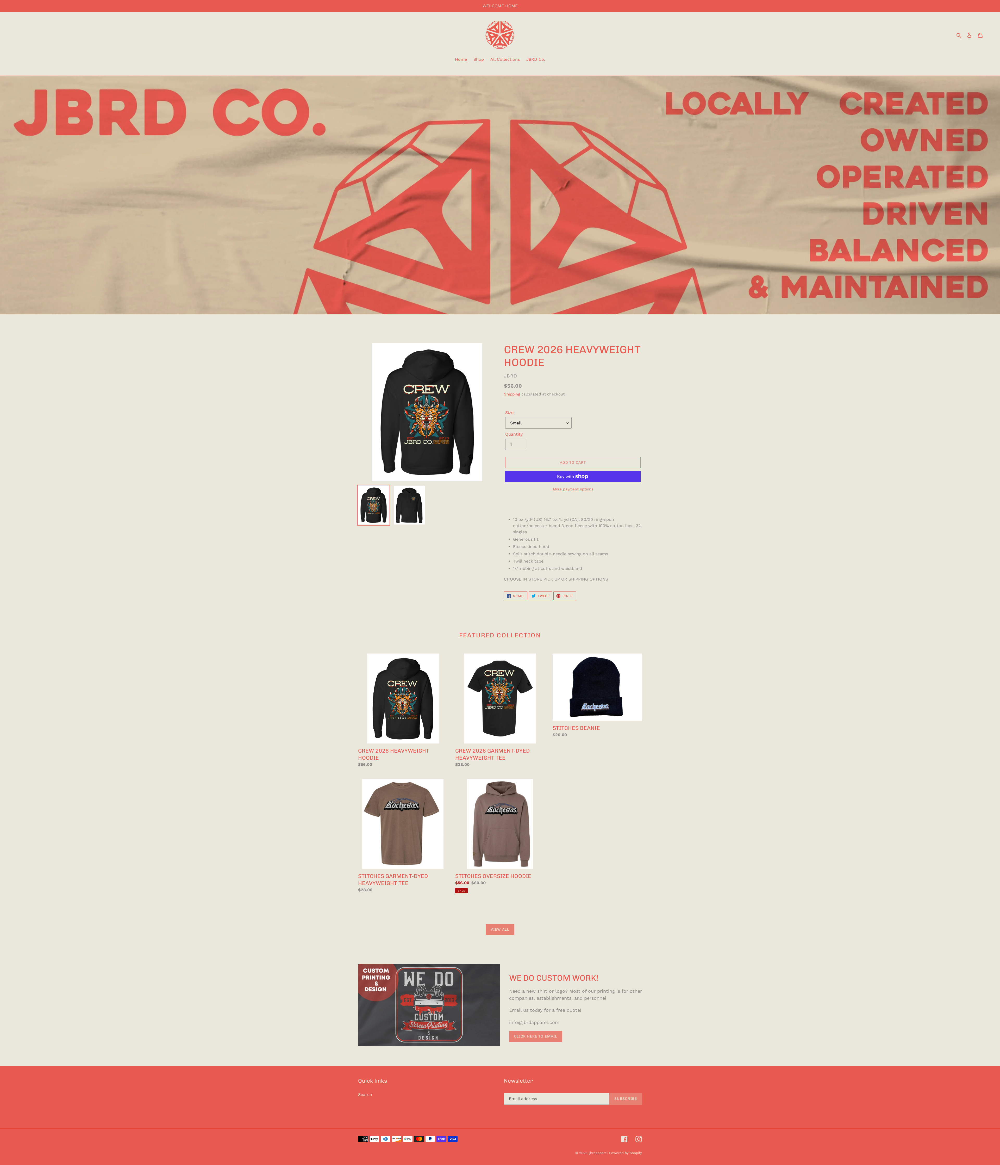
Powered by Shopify (625, 1153)
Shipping (512, 394)
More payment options (573, 489)
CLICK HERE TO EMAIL (535, 1036)
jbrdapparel (598, 1153)
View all (500, 929)
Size (509, 412)
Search (365, 1094)
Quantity (514, 434)
